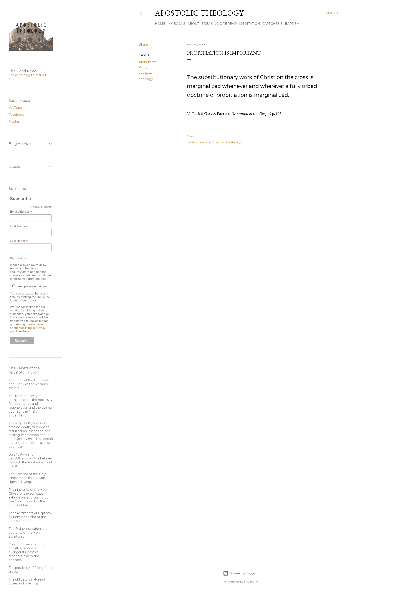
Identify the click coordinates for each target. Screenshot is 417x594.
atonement (148, 62)
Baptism (292, 24)
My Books (176, 24)
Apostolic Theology (199, 13)
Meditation (249, 24)
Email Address (21, 212)
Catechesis (272, 24)
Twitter (14, 121)
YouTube (15, 108)
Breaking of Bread (219, 24)
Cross (143, 68)
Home (160, 24)
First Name (19, 226)
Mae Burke (251, 581)
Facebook (16, 115)
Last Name (19, 241)
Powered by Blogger (243, 573)
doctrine (145, 73)
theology (146, 79)
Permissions (18, 258)
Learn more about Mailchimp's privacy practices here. (27, 328)
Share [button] (143, 45)
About (193, 24)
